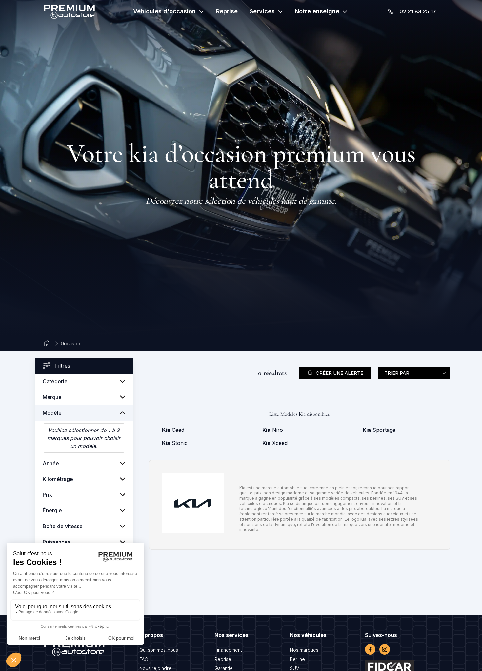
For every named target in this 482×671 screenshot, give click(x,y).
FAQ (143, 659)
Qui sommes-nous (158, 650)
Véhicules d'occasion (164, 11)
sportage (379, 430)
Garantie (223, 668)
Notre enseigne (317, 11)
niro (272, 430)
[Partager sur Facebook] (370, 649)
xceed (275, 443)
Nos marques (304, 650)
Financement (228, 650)
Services (262, 11)
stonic (175, 443)
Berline (297, 659)
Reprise (227, 11)
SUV (294, 668)
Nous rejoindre (155, 668)
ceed (173, 430)
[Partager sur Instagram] (384, 649)
